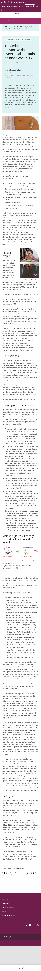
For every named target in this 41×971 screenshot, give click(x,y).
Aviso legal (5, 903)
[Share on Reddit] (33, 873)
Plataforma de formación (9, 6)
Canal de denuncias (8, 915)
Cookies (5, 911)
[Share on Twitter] (10, 873)
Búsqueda (29, 6)
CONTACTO (6, 899)
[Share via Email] (16, 873)
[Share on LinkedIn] (22, 873)
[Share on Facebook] (4, 873)
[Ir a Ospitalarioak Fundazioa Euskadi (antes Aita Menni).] (6, 26)
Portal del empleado (20, 2)
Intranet (20, 6)
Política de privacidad (9, 907)
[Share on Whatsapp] (28, 873)
